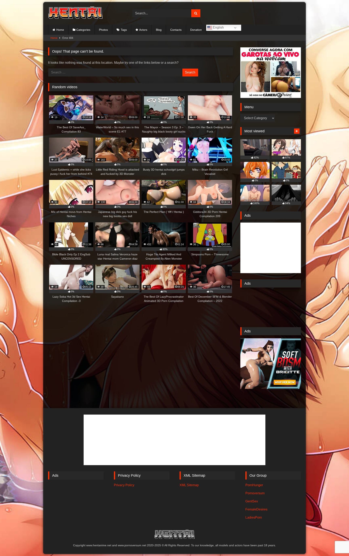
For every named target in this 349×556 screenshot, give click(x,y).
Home (60, 29)
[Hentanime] (75, 13)
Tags (124, 29)
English (218, 27)
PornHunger (254, 485)
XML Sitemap (189, 485)
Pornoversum (255, 493)
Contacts (176, 29)
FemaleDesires (256, 509)
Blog (159, 29)
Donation (196, 29)
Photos (103, 29)
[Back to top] (336, 544)
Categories (83, 29)
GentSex (251, 501)
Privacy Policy (124, 485)
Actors (143, 29)
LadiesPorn (253, 517)
